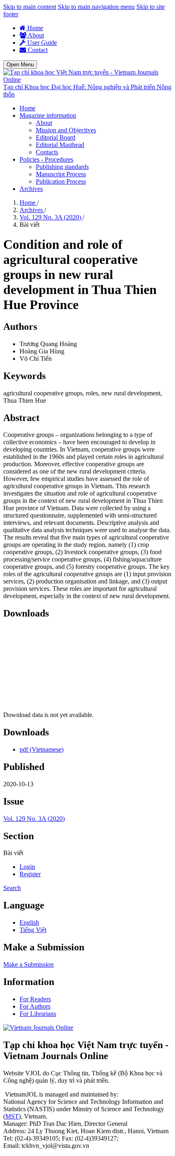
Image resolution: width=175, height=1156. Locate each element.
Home (34, 27)
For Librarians (38, 1013)
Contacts (47, 152)
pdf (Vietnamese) (41, 749)
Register (30, 874)
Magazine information (48, 115)
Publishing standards (62, 166)
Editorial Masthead (60, 144)
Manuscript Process (61, 174)
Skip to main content (29, 6)
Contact (37, 49)
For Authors (35, 1006)
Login (27, 866)
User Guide (41, 42)
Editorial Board (55, 137)
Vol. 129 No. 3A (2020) (51, 217)
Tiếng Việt (33, 929)
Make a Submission (28, 964)
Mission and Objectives (66, 130)
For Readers (35, 999)
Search (12, 887)
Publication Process (61, 181)
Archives (31, 188)
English (29, 922)
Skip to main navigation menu (96, 6)
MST (12, 1116)
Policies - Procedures (46, 159)
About (35, 35)
